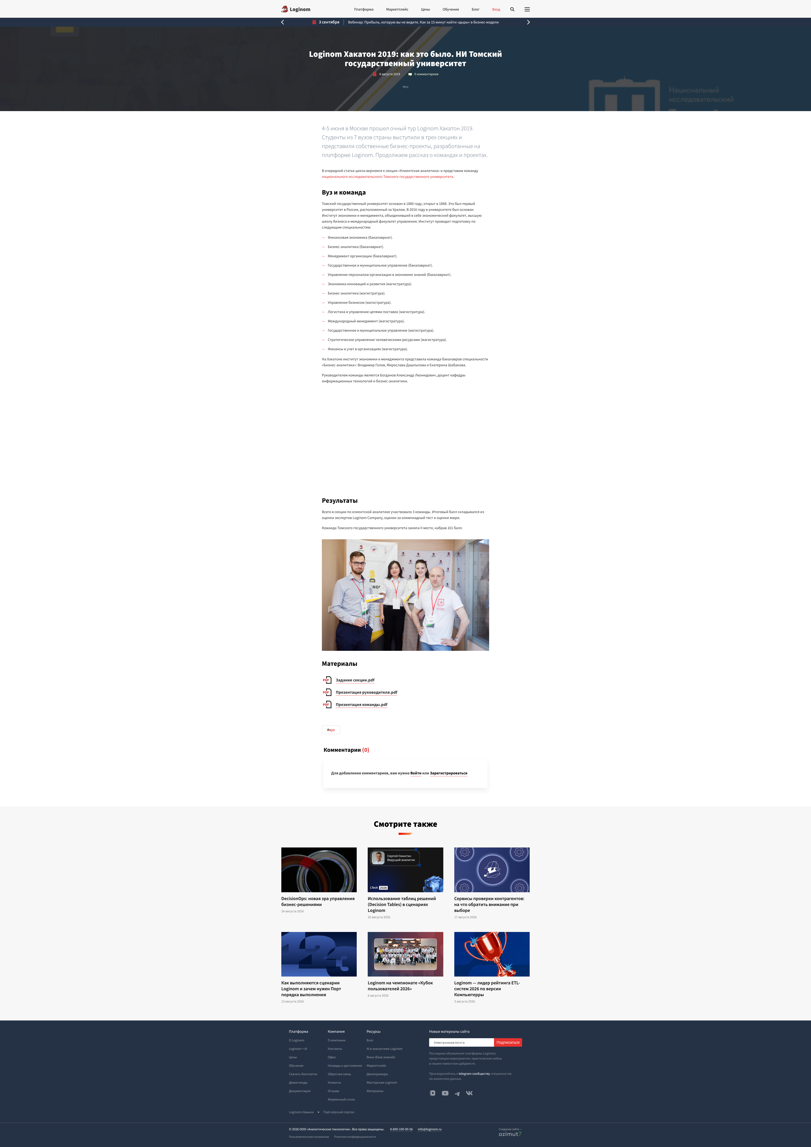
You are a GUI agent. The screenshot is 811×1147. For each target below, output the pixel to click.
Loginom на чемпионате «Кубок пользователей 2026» (400, 986)
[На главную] (295, 8)
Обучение (451, 9)
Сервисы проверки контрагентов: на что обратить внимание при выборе (489, 904)
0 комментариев (426, 74)
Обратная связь (339, 1074)
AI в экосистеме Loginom (385, 1049)
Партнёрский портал (338, 1112)
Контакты (335, 1049)
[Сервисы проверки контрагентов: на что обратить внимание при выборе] (492, 869)
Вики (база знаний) (381, 1057)
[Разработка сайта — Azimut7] (510, 1134)
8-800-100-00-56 (401, 1129)
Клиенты (334, 1082)
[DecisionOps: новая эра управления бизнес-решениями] (319, 869)
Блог (475, 9)
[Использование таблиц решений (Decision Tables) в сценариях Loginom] (405, 869)
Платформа (363, 9)
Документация (299, 1091)
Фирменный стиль (341, 1099)
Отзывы (333, 1091)
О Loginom (296, 1040)
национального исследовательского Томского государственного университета (387, 176)
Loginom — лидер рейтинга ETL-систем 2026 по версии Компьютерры (487, 989)
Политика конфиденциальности (355, 1137)
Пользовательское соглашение (309, 1137)
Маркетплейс (397, 9)
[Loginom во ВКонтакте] (469, 1093)
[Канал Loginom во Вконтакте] (432, 1093)
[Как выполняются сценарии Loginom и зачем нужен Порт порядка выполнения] (319, 954)
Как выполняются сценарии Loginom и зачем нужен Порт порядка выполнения (311, 989)
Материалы (375, 1091)
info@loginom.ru (430, 1129)
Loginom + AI (298, 1049)
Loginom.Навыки (301, 1112)
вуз (405, 87)
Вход (496, 9)
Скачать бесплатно (303, 1074)
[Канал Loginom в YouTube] (445, 1093)
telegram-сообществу (474, 1074)
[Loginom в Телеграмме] (457, 1093)
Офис (332, 1057)
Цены (425, 9)
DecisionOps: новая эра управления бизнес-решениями (318, 901)
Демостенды (298, 1082)
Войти (416, 773)
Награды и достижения (345, 1066)
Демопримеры (377, 1074)
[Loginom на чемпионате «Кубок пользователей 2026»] (405, 954)
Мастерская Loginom (382, 1082)
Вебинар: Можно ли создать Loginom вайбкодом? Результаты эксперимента (423, 22)
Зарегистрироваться (448, 773)
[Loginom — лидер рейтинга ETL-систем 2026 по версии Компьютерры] (492, 954)
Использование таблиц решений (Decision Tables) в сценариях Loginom (402, 904)
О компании (337, 1040)
